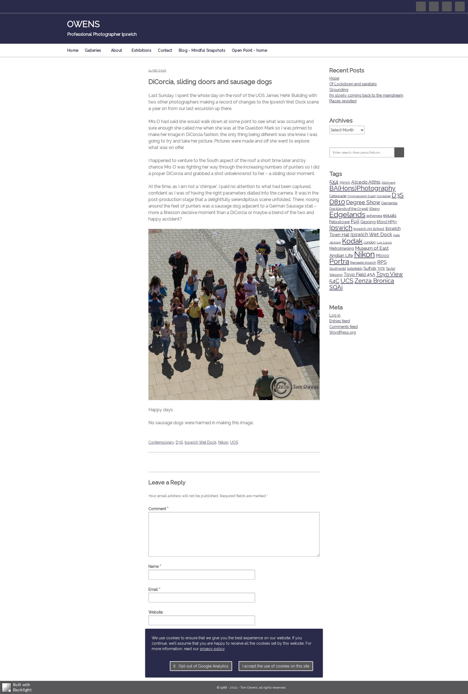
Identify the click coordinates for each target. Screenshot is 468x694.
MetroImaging (341, 248)
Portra (339, 261)
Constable (384, 196)
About (116, 50)
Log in (334, 315)
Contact (165, 50)
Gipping (368, 221)
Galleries (93, 50)
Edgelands (347, 214)
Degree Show (363, 202)
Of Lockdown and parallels (353, 84)
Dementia (389, 203)
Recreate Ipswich (363, 263)
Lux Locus (384, 242)
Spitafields (354, 269)
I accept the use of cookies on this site (275, 666)
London (370, 242)
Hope (334, 78)
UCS (346, 280)
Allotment (388, 182)
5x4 (333, 182)
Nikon (223, 442)
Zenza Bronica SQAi (361, 284)
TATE (381, 269)
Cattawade (337, 196)
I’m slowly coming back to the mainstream (366, 95)
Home (72, 50)
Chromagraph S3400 (361, 196)
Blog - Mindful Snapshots (202, 50)
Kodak (352, 241)
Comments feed (343, 327)
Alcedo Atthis (366, 182)
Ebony (374, 209)
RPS (382, 262)
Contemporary (161, 442)
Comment (158, 509)
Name (154, 566)
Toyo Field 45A (359, 274)
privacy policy (212, 649)
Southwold (337, 269)
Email (154, 589)
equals (389, 215)
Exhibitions (141, 50)
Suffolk (369, 268)
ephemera (374, 216)
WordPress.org (342, 332)
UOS (234, 442)
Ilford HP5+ (387, 221)
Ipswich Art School (368, 228)
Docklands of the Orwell (348, 209)
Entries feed (339, 321)
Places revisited (342, 101)
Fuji (355, 221)
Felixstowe (339, 221)
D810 (337, 202)
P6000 (382, 255)
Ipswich (340, 228)
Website (155, 612)
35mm (344, 182)
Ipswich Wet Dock (200, 442)
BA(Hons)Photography (362, 188)
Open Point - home (249, 50)
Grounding (338, 89)
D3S (179, 442)
